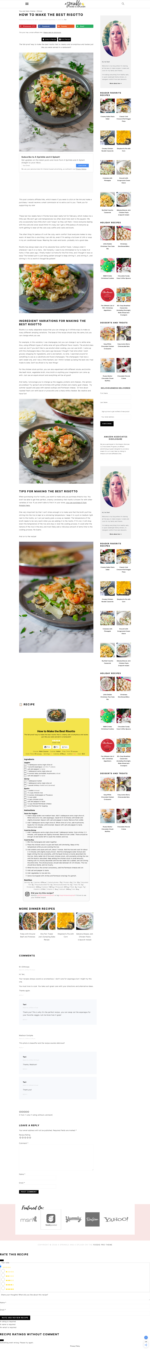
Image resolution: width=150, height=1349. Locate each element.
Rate (66, 747)
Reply (21, 995)
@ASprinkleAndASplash (45, 895)
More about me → (116, 83)
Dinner (39, 11)
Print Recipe (65, 39)
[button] (53, 740)
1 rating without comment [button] (41, 1115)
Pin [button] (57, 747)
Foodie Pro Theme (102, 1245)
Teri (74, 754)
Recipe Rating (24, 1135)
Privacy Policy (75, 1346)
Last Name (103, 402)
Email (22, 1183)
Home (32, 11)
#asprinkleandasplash (67, 895)
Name (22, 1174)
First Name (104, 393)
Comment (23, 1143)
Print (48, 747)
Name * (3, 1303)
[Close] (2, 1260)
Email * (3, 1310)
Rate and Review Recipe (15, 1318)
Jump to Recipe (50, 39)
